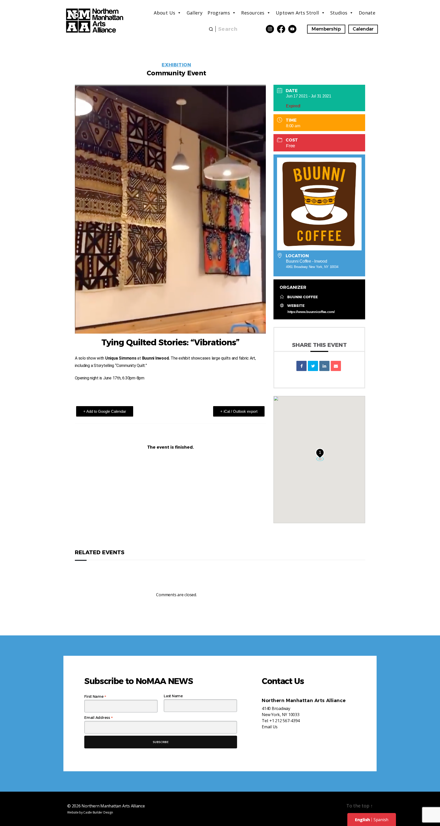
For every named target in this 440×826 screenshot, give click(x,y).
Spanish (381, 819)
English (362, 819)
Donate (367, 13)
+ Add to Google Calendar (104, 411)
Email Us (270, 727)
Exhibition (176, 65)
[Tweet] (313, 366)
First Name (95, 696)
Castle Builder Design (98, 812)
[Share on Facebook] (301, 366)
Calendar (363, 29)
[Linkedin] (324, 366)
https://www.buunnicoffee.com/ (311, 312)
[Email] (336, 366)
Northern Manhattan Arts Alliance (113, 806)
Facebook (281, 29)
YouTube (292, 29)
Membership (326, 29)
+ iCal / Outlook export (238, 411)
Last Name (173, 696)
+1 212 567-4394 (284, 720)
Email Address (98, 717)
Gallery (195, 13)
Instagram (270, 29)
